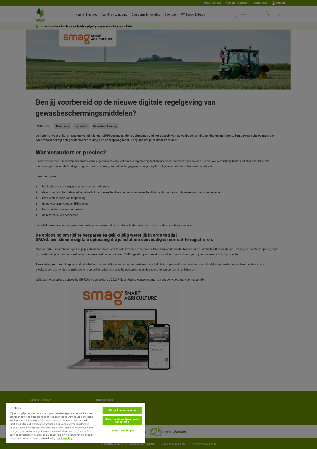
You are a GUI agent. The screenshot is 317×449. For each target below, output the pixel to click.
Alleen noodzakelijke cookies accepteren (122, 420)
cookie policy (64, 438)
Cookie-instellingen (122, 430)
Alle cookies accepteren (122, 410)
